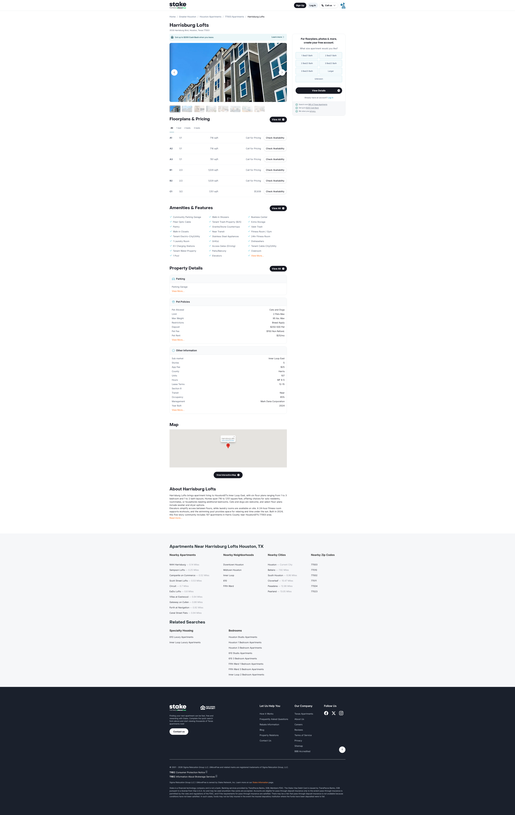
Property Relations (269, 735)
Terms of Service (303, 735)
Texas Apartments (304, 713)
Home (173, 16)
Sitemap (299, 746)
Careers (298, 724)
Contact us (179, 731)
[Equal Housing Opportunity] (207, 707)
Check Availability (275, 137)
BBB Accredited (302, 751)
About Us (299, 719)
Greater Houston (187, 16)
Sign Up (300, 5)
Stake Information (260, 782)
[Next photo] (282, 72)
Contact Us (265, 740)
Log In (313, 5)
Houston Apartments (210, 16)
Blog (262, 729)
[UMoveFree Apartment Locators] (178, 707)
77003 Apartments (234, 16)
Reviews (299, 729)
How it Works (266, 713)
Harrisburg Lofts (189, 25)
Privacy (298, 740)
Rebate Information (269, 724)
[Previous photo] (174, 72)
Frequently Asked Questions (274, 719)
